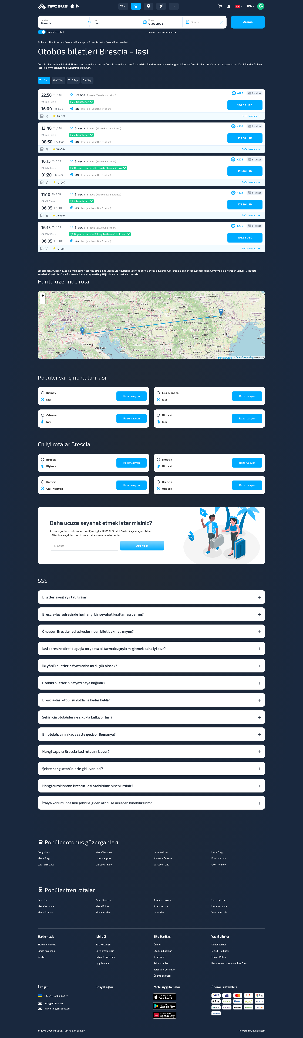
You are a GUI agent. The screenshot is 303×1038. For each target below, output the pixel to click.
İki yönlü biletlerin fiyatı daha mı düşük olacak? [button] (79, 666)
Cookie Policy (218, 956)
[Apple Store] (72, 6)
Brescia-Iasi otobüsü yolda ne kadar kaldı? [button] (76, 700)
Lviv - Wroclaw (46, 864)
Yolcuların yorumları (164, 969)
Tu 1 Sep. (44, 80)
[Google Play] (77, 6)
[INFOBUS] (53, 6)
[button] (174, 6)
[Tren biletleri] (148, 6)
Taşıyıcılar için (103, 944)
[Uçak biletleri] (161, 6)
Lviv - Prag (217, 852)
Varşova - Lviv (161, 864)
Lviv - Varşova (103, 858)
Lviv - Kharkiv (218, 864)
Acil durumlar (161, 963)
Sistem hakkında (47, 944)
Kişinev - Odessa (163, 858)
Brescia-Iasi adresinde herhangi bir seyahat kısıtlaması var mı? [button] (93, 614)
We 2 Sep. (58, 80)
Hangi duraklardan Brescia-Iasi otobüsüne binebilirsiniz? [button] (87, 786)
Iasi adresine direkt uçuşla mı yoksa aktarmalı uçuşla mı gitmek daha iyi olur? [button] (104, 648)
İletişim (43, 987)
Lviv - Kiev (159, 912)
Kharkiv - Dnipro (162, 899)
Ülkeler (157, 944)
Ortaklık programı (105, 956)
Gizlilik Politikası (220, 950)
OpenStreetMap (245, 357)
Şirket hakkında (46, 950)
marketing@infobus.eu (57, 1008)
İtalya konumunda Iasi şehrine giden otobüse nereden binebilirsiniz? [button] (97, 803)
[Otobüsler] (136, 6)
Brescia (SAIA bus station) (101, 95)
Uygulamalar (103, 963)
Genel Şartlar (218, 944)
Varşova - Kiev (104, 864)
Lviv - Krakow (161, 852)
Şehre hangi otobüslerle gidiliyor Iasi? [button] (72, 768)
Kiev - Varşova (104, 852)
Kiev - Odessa (103, 899)
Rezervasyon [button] (131, 396)
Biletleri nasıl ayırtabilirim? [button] (64, 597)
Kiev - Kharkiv (45, 912)
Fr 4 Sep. (87, 80)
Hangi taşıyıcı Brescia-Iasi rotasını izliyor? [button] (76, 751)
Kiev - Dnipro (103, 906)
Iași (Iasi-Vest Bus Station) (96, 108)
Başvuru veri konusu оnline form (229, 963)
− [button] (43, 301)
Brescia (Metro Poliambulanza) (104, 128)
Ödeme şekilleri (162, 975)
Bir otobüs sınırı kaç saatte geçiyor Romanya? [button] (79, 734)
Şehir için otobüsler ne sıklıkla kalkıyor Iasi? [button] (77, 717)
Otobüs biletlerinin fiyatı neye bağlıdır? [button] (73, 683)
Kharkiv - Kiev (103, 912)
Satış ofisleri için (105, 950)
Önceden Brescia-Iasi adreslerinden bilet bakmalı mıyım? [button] (88, 631)
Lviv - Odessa (218, 899)
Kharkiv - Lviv (218, 858)
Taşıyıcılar (159, 956)
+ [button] (43, 295)
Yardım (41, 956)
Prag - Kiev (44, 852)
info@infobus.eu (54, 1003)
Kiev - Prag (44, 858)
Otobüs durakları (163, 950)
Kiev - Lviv (43, 899)
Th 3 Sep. (73, 80)
